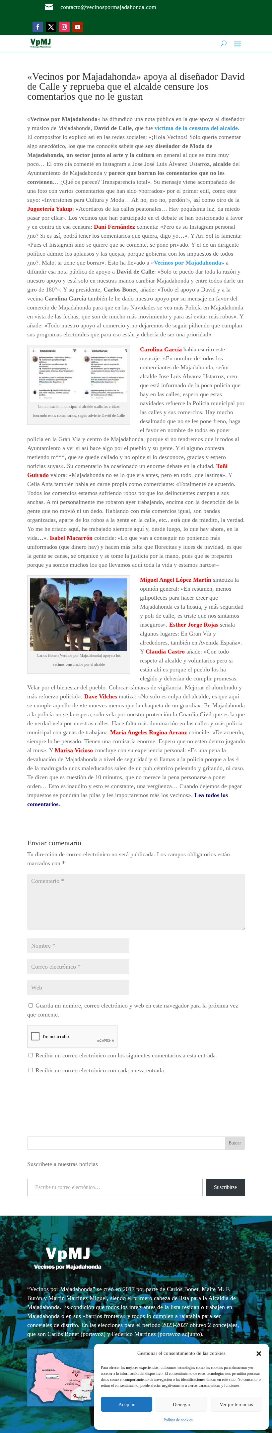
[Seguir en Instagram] (64, 27)
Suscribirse (225, 1187)
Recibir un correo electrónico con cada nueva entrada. (100, 1070)
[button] (258, 1353)
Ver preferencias (236, 1404)
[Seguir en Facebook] (38, 27)
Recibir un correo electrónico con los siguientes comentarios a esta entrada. (126, 1055)
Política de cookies (178, 1420)
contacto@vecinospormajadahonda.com (108, 7)
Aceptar (126, 1404)
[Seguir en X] (51, 27)
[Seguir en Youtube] (77, 27)
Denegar (181, 1404)
